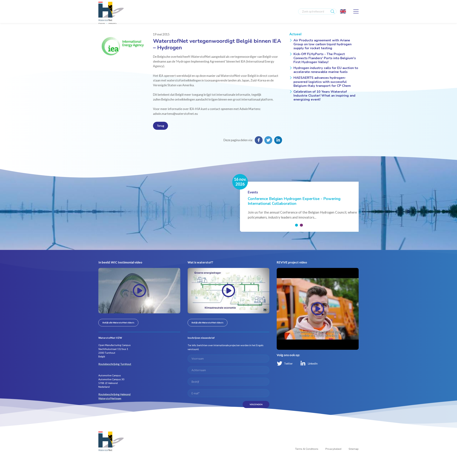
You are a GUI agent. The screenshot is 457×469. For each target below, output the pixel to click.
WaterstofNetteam (108, 391)
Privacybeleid (334, 434)
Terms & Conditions (309, 434)
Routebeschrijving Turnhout (114, 357)
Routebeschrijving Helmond (113, 387)
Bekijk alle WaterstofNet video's (116, 317)
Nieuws (112, 22)
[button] (296, 220)
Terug (160, 125)
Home (101, 22)
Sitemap (354, 434)
